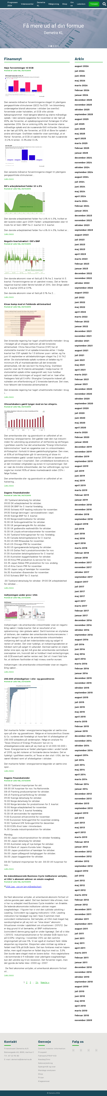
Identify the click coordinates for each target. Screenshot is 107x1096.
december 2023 (83, 216)
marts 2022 (81, 317)
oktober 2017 (82, 572)
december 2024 (83, 158)
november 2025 (83, 105)
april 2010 (80, 1006)
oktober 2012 (82, 861)
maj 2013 (80, 828)
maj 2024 (80, 192)
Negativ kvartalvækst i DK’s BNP (22, 241)
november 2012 (83, 857)
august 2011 (81, 929)
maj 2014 (80, 770)
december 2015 (83, 678)
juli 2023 (80, 240)
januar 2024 (81, 211)
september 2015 (84, 693)
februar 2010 (82, 1016)
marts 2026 (81, 86)
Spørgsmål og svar (47, 1067)
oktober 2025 (82, 110)
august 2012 (81, 871)
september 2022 (84, 288)
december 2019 (83, 447)
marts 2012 (81, 895)
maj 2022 (80, 307)
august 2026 (82, 66)
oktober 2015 (82, 688)
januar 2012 (81, 905)
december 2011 (83, 910)
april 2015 (80, 717)
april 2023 (80, 254)
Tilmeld (94, 4)
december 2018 (83, 505)
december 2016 (83, 620)
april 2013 (80, 833)
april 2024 (80, 196)
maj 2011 (80, 943)
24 (37, 983)
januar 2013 (81, 847)
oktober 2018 (82, 514)
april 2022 (80, 312)
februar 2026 (82, 90)
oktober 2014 (82, 746)
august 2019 (81, 466)
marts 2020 (81, 433)
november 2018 (83, 510)
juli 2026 (80, 71)
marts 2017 (81, 606)
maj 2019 (80, 481)
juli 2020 (80, 413)
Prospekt (42, 1052)
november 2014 (83, 741)
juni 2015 (80, 707)
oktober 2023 (82, 225)
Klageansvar (44, 1081)
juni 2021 (80, 360)
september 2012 (84, 866)
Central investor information (51, 1049)
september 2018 (84, 519)
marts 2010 (81, 1011)
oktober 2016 (82, 630)
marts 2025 (81, 143)
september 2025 (84, 115)
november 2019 (83, 452)
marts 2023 (81, 259)
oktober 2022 (82, 283)
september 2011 (83, 924)
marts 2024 (81, 201)
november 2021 (83, 336)
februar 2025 (82, 148)
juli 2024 (80, 182)
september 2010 (84, 982)
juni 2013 (80, 823)
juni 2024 (80, 187)
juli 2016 (79, 645)
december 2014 (83, 736)
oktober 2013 (82, 804)
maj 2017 (80, 596)
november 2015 (83, 683)
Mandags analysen (47, 1070)
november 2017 (83, 567)
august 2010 (81, 987)
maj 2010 (80, 1001)
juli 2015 (79, 702)
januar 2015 (81, 731)
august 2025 (82, 119)
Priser (41, 1078)
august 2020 (82, 408)
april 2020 (80, 428)
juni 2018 (80, 534)
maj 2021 (80, 365)
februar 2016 (82, 669)
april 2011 (80, 948)
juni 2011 (80, 939)
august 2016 (81, 640)
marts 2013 (81, 837)
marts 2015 (81, 722)
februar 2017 (82, 611)
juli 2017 (79, 587)
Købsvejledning (45, 1063)
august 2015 (81, 698)
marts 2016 (81, 664)
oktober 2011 (82, 919)
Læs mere (9, 179)
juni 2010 (80, 996)
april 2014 (80, 775)
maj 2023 (80, 249)
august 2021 (81, 351)
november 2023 (83, 221)
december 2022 (83, 274)
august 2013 (81, 813)
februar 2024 (82, 206)
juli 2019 (79, 471)
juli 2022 (80, 298)
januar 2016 (81, 673)
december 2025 (83, 100)
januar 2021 (81, 384)
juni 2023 (80, 245)
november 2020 (83, 394)
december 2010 (83, 967)
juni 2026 (80, 76)
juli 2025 (80, 124)
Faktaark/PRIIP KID (47, 1056)
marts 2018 (81, 548)
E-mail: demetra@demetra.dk (18, 1059)
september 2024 (84, 172)
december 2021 (83, 331)
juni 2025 (80, 129)
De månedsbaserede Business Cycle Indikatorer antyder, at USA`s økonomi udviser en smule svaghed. (35, 877)
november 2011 (83, 914)
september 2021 (84, 346)
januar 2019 (81, 500)
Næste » (45, 983)
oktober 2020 (82, 399)
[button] (53, 28)
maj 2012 (80, 886)
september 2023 (84, 230)
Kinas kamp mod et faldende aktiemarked (27, 304)
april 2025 (80, 139)
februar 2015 (82, 726)
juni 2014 (80, 765)
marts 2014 (81, 780)
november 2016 (83, 625)
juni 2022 (80, 302)
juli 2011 (79, 934)
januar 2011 (81, 963)
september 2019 (84, 461)
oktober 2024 (82, 168)
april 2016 (80, 659)
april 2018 (80, 543)
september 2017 (84, 577)
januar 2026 (81, 95)
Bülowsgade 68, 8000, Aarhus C (19, 1052)
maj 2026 (80, 81)
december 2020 (83, 389)
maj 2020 (80, 423)
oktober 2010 (82, 977)
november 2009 (83, 1020)
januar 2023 (81, 269)
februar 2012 (82, 900)
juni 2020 (80, 418)
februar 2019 (82, 495)
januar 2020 (81, 442)
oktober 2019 (82, 457)
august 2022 (82, 293)
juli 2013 (79, 818)
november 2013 (83, 799)
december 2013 (83, 794)
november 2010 (83, 972)
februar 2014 (82, 784)
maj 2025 (80, 134)
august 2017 (81, 582)
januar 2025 (81, 153)
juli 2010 (79, 992)
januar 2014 (81, 789)
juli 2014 (79, 760)
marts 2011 (81, 953)
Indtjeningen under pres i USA (21, 595)
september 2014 (84, 751)
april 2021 (80, 370)
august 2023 (82, 235)
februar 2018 (82, 553)
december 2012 (83, 852)
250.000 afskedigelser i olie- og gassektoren (29, 679)
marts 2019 (81, 490)
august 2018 (81, 524)
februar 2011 (82, 958)
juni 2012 (80, 881)
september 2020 (84, 404)
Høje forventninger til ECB (19, 68)
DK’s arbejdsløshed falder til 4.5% (23, 186)
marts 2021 (81, 375)
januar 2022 (81, 327)
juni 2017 (80, 592)
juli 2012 (79, 876)
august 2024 (82, 177)
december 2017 (83, 563)
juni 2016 (80, 649)
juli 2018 (79, 529)
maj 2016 (80, 654)
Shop (64, 4)
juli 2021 (79, 355)
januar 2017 (81, 616)
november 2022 (83, 278)
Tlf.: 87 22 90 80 (11, 1056)
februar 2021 (82, 380)
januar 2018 (81, 558)
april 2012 (80, 890)
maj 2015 (80, 712)
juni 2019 (80, 476)
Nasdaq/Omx (44, 1059)
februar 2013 (82, 842)
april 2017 (80, 601)
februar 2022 (82, 322)
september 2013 (84, 808)
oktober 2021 (82, 341)
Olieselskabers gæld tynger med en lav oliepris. (30, 404)
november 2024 (83, 163)
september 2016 (84, 635)
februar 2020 (82, 437)
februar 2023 (82, 264)
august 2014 (81, 755)
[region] (53, 28)
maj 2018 (80, 539)
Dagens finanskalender (17, 493)
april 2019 (80, 486)
